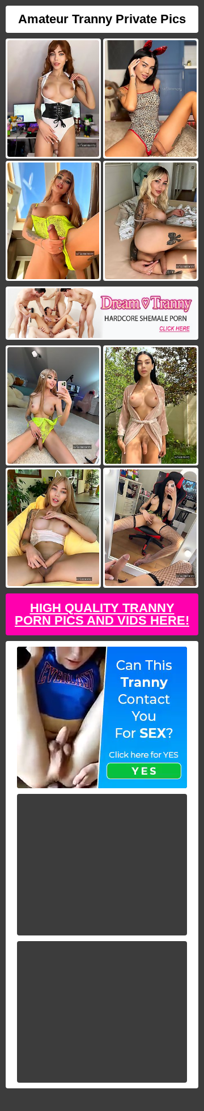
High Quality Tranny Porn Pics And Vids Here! (102, 614)
